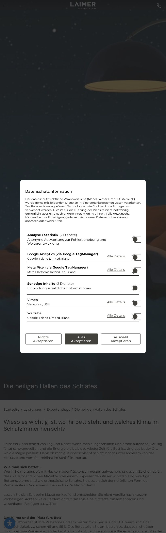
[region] (83, 278)
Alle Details (116, 256)
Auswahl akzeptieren (121, 339)
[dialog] (83, 266)
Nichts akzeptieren (43, 339)
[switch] (135, 238)
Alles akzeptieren (81, 339)
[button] (135, 239)
